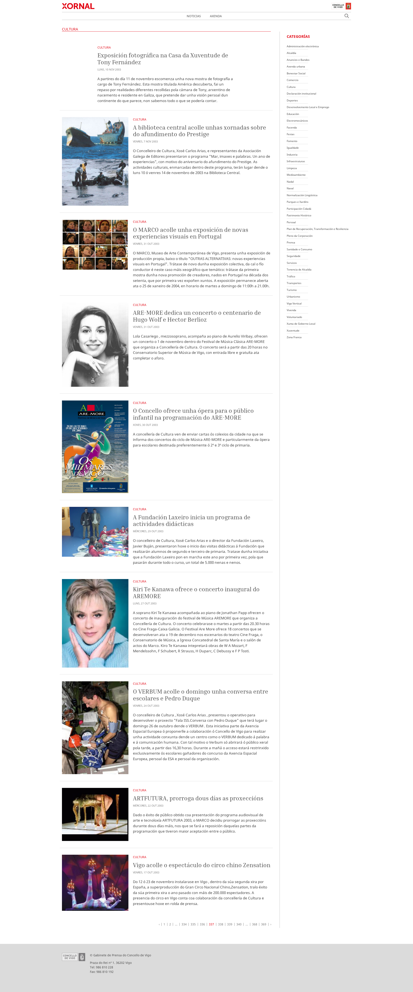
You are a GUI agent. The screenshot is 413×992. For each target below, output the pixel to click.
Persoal (291, 222)
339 (229, 924)
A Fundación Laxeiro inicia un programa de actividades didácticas (191, 520)
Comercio (292, 80)
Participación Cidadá (299, 209)
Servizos (292, 263)
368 (254, 924)
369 (263, 924)
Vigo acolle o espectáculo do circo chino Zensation (201, 864)
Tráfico (291, 276)
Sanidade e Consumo (299, 249)
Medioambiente (296, 175)
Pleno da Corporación (300, 236)
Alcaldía (291, 53)
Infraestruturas (296, 161)
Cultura (104, 47)
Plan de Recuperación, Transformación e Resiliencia (317, 229)
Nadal (290, 181)
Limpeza (292, 168)
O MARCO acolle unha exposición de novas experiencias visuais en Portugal (190, 233)
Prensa (291, 242)
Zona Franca (294, 337)
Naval (290, 188)
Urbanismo (293, 296)
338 (220, 924)
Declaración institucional (301, 93)
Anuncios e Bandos (298, 60)
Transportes (294, 283)
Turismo (292, 290)
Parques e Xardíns (297, 202)
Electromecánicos (297, 120)
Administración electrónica (303, 46)
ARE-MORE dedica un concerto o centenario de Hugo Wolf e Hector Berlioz (197, 316)
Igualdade (293, 148)
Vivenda (291, 310)
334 (184, 924)
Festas (290, 134)
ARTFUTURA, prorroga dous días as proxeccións (198, 798)
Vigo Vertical (294, 303)
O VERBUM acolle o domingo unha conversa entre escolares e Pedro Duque (200, 695)
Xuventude (293, 330)
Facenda (292, 127)
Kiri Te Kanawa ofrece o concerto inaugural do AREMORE (196, 592)
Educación (293, 114)
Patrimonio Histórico (299, 215)
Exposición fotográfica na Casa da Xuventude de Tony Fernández (162, 59)
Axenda (216, 16)
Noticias (194, 16)
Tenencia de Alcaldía (299, 269)
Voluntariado (294, 317)
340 (239, 924)
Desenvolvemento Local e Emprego (308, 107)
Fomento (292, 141)
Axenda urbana (296, 66)
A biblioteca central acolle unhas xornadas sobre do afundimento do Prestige (199, 131)
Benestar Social (296, 73)
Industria (292, 154)
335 (193, 924)
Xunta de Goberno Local (301, 324)
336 (202, 924)
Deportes (292, 100)
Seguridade (294, 256)
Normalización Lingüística (302, 195)
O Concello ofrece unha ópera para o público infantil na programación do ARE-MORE (193, 414)
